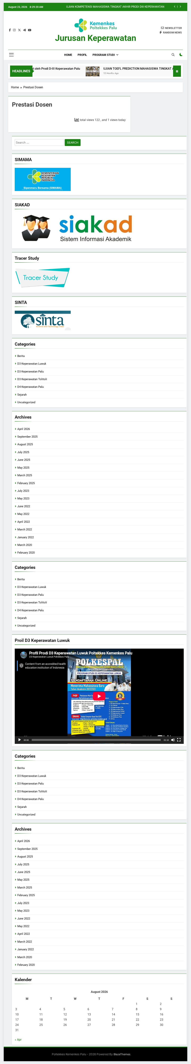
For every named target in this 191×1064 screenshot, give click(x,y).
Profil (82, 55)
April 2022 (23, 522)
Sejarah (22, 394)
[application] (99, 696)
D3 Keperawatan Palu (30, 371)
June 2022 (23, 506)
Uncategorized (26, 402)
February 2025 (26, 483)
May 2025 (23, 467)
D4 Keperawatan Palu (30, 387)
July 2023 (23, 491)
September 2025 (27, 436)
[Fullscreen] (179, 740)
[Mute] (173, 740)
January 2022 (25, 537)
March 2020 (24, 545)
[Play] (19, 740)
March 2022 (24, 529)
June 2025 (23, 460)
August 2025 (25, 444)
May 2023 (23, 498)
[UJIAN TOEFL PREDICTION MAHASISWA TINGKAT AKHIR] (79, 73)
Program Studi (104, 55)
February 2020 (26, 552)
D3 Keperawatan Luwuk (31, 363)
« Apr (18, 1039)
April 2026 (23, 429)
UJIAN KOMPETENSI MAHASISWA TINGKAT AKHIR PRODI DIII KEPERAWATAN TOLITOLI (115, 6)
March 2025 (24, 475)
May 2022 (23, 514)
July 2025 (23, 452)
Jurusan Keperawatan (95, 38)
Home (68, 55)
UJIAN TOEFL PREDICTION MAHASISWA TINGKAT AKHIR (128, 68)
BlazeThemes (122, 1054)
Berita (21, 356)
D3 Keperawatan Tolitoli (32, 379)
